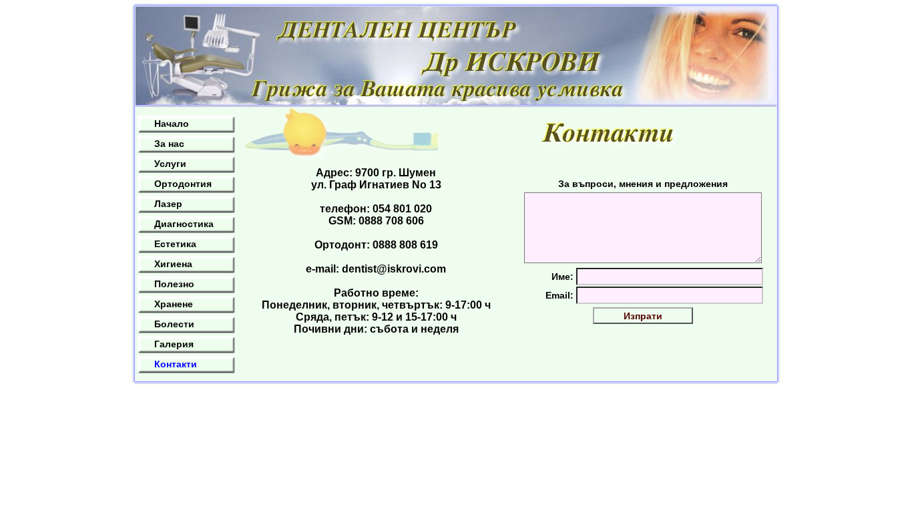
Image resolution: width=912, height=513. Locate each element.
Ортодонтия (183, 183)
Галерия (174, 344)
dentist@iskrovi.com (394, 269)
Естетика (175, 243)
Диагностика (184, 223)
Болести (174, 324)
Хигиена (173, 264)
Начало (171, 123)
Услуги (170, 163)
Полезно (174, 284)
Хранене (173, 304)
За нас (169, 143)
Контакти (175, 364)
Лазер (168, 203)
